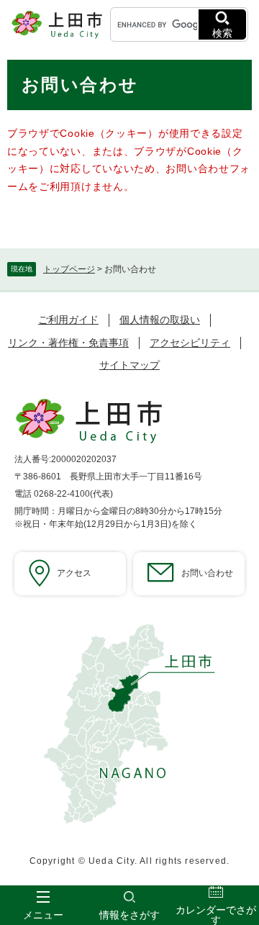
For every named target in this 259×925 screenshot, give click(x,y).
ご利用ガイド (68, 319)
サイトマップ (129, 365)
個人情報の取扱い (159, 319)
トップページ (69, 269)
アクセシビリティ (190, 342)
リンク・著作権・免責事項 (68, 342)
